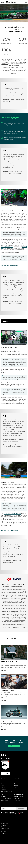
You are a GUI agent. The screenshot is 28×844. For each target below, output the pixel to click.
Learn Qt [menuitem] (3, 794)
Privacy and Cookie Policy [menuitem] (6, 827)
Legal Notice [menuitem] (3, 825)
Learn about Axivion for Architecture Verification (11, 320)
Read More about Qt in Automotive (9, 265)
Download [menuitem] (16, 785)
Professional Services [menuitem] (18, 796)
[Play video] (14, 337)
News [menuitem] (2, 783)
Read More (3, 670)
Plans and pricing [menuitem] (17, 783)
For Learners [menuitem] (3, 796)
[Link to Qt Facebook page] (4, 758)
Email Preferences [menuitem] (4, 833)
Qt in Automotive (14, 746)
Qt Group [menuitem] (3, 778)
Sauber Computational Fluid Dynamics (12, 513)
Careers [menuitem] (2, 785)
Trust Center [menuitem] (3, 830)
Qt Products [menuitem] (3, 789)
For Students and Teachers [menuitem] (6, 798)
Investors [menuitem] (3, 787)
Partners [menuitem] (16, 802)
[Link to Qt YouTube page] (6, 758)
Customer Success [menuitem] (17, 798)
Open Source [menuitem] (16, 782)
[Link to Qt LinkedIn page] (9, 758)
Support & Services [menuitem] (18, 794)
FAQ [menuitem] (15, 787)
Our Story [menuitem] (3, 780)
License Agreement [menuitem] (18, 780)
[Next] (25, 198)
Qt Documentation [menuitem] (4, 800)
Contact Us (5, 773)
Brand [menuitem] (2, 782)
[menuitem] (4, 832)
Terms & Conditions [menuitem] (5, 828)
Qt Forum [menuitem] (3, 802)
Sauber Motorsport (19, 61)
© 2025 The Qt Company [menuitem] (6, 823)
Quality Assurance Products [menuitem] (6, 791)
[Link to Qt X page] (1, 758)
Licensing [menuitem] (16, 778)
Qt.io (2, 2)
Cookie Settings (4, 831)
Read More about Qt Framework (9, 530)
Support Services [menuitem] (17, 800)
